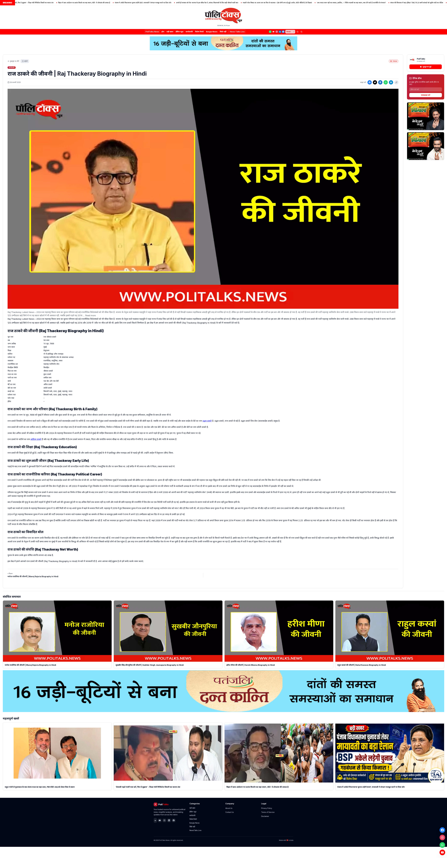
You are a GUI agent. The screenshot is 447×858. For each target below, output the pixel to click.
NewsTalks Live (195, 830)
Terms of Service (267, 812)
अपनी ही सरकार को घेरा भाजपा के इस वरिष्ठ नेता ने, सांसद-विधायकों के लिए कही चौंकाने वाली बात (139, 3)
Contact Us (229, 812)
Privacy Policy (266, 808)
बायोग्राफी (189, 32)
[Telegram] (391, 82)
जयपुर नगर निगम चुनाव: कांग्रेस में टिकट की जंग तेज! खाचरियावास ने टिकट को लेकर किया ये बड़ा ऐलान (412, 3)
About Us (228, 808)
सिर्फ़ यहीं (223, 32)
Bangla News (211, 32)
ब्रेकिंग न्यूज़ (179, 32)
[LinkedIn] (280, 31)
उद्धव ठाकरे (207, 421)
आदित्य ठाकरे (35, 439)
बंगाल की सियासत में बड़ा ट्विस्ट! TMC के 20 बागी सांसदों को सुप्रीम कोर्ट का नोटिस (349, 3)
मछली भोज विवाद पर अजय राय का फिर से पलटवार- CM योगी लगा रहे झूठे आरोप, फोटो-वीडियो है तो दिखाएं (209, 3)
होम (162, 32)
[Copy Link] (396, 82)
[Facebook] (283, 31)
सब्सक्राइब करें (425, 95)
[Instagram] (276, 31)
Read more (90, 315)
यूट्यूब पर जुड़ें (427, 67)
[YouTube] (273, 31)
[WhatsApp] (270, 31)
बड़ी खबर (170, 32)
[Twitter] (375, 82)
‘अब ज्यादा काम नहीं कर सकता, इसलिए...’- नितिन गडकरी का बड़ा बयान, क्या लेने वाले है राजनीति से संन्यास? (283, 3)
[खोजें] (297, 31)
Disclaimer (265, 816)
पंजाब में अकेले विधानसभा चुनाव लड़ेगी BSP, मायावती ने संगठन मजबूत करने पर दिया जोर (75, 3)
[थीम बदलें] (301, 31)
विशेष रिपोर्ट (199, 32)
